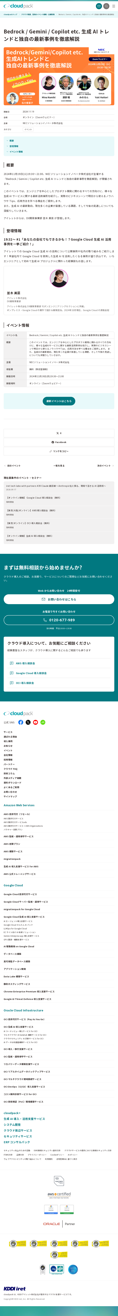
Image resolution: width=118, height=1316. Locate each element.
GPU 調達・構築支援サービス (16, 940)
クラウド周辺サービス (18, 1130)
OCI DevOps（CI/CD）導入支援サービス (24, 1086)
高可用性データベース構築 (17, 961)
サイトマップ (10, 796)
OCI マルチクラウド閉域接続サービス (22, 1079)
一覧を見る (59, 465)
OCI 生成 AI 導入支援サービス (18, 1026)
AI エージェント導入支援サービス (18, 921)
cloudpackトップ (10, 14)
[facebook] (20, 722)
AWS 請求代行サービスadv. (15, 822)
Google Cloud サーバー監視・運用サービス (26, 901)
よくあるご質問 (11, 787)
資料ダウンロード (12, 783)
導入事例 (8, 741)
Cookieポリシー (57, 1155)
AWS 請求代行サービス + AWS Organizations (23, 826)
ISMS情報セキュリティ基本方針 (47, 1150)
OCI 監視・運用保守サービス (18, 1056)
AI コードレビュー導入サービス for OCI (20, 1031)
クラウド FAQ (10, 769)
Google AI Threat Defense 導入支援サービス (27, 999)
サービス (8, 732)
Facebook (60, 442)
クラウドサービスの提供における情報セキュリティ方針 (88, 1150)
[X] (28, 722)
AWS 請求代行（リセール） (17, 814)
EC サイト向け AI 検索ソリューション (20, 932)
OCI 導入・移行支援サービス (18, 1049)
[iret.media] (42, 722)
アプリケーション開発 (15, 968)
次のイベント (104, 465)
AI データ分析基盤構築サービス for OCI (20, 1042)
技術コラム (9, 773)
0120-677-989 (62, 620)
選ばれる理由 (10, 736)
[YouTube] (35, 722)
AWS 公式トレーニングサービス (20, 873)
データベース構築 (12, 953)
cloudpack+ (12, 1112)
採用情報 (8, 760)
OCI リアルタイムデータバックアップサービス (27, 1071)
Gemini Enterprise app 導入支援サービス (21, 936)
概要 (12, 140)
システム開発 (12, 1124)
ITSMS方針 (8, 1155)
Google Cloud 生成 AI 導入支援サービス (24, 916)
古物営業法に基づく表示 (66, 1159)
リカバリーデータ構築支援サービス (21, 1064)
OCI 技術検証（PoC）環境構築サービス (23, 1101)
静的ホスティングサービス (17, 983)
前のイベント (14, 465)
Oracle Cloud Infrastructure (23, 1010)
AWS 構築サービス (13, 851)
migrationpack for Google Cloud (22, 909)
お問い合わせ (10, 792)
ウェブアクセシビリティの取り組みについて (22, 1159)
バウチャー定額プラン (13, 829)
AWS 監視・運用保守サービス (18, 836)
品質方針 (20, 1155)
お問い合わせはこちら (62, 599)
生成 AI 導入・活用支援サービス (24, 1118)
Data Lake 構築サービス (16, 976)
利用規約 (49, 1159)
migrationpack (12, 858)
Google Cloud (13, 885)
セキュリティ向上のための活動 (17, 1150)
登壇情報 (14, 146)
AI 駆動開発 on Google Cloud (19, 946)
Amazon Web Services (19, 805)
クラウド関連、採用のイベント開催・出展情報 (38, 14)
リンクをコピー (61, 451)
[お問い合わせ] (99, 6)
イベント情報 (16, 151)
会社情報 (8, 755)
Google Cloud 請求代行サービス (20, 894)
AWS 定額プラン (12, 843)
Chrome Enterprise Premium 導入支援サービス (29, 991)
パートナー (9, 764)
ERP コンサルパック (17, 1142)
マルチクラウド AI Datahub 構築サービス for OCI (25, 1035)
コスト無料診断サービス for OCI (20, 1094)
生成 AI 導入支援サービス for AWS (21, 866)
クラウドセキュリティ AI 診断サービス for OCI (23, 1038)
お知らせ (8, 746)
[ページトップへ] (109, 1311)
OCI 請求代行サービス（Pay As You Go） (25, 1019)
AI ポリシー (73, 1155)
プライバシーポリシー (37, 1155)
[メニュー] (114, 6)
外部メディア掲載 (12, 778)
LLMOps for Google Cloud (15, 928)
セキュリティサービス (18, 1136)
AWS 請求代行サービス (13, 818)
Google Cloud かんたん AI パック (18, 925)
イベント (8, 750)
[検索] (106, 6)
